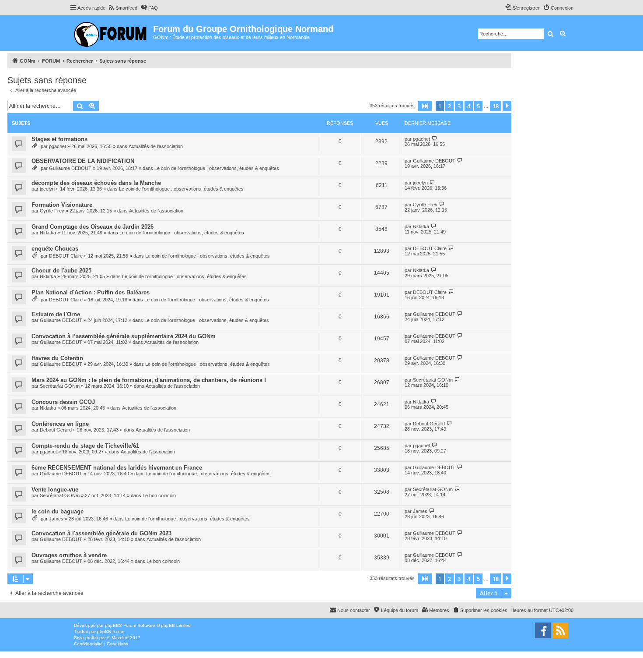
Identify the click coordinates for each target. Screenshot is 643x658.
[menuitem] (122, 8)
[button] (425, 106)
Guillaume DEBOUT (70, 168)
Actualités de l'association (156, 146)
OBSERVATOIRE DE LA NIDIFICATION (82, 161)
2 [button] (449, 106)
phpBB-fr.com (110, 631)
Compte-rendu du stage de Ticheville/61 (85, 445)
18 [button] (496, 106)
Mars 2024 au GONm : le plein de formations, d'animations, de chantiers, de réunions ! (148, 380)
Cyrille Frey (52, 210)
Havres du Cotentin (57, 358)
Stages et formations (59, 139)
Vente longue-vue (54, 489)
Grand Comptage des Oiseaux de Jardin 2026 (92, 226)
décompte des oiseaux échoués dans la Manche (96, 183)
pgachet (57, 146)
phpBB (112, 625)
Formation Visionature (61, 205)
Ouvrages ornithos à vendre (69, 555)
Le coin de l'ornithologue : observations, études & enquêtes (216, 168)
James (56, 518)
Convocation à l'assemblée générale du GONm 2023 (101, 533)
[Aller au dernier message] (434, 139)
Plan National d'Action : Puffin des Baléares (90, 292)
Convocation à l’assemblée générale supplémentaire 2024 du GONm (123, 336)
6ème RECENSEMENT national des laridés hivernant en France (116, 467)
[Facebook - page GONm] (543, 630)
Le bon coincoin (159, 495)
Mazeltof (120, 637)
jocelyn (47, 188)
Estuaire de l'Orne (55, 314)
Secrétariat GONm (60, 386)
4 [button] (468, 106)
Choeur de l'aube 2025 (61, 270)
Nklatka (48, 232)
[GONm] (111, 33)
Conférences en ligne (60, 424)
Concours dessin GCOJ (63, 402)
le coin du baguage (57, 511)
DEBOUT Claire (66, 255)
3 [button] (459, 106)
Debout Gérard (56, 429)
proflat (91, 637)
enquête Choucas (54, 248)
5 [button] (478, 106)
